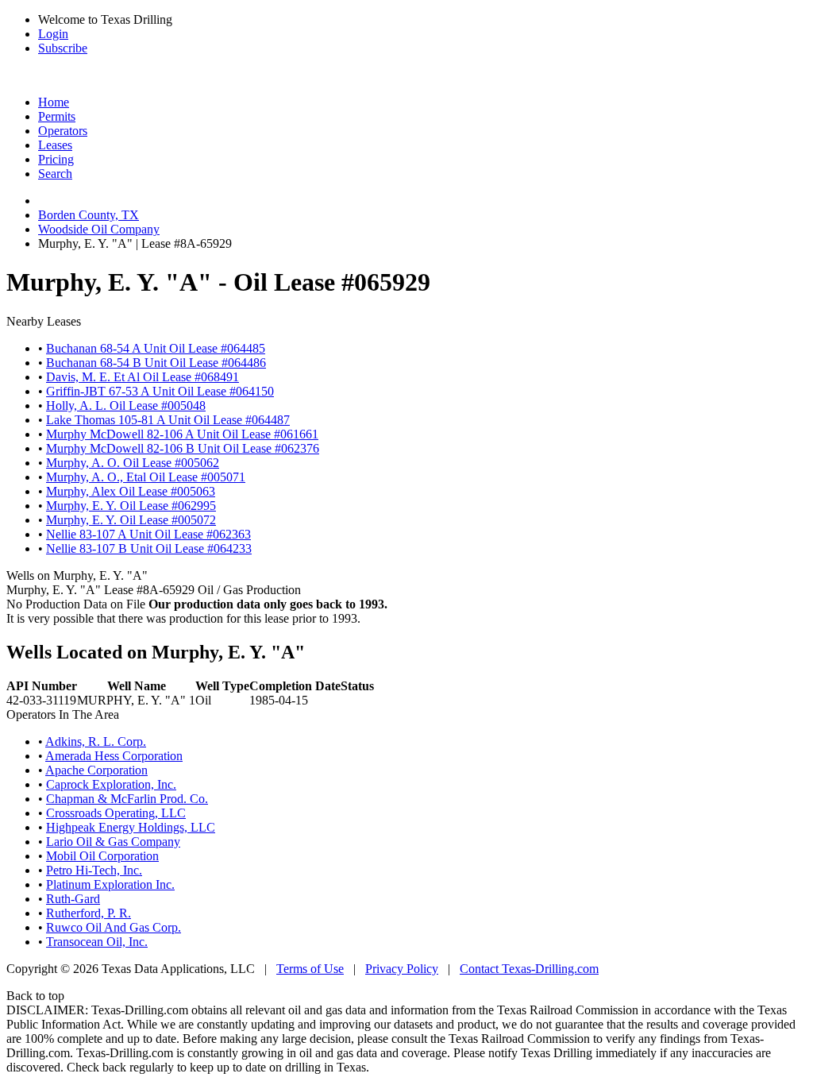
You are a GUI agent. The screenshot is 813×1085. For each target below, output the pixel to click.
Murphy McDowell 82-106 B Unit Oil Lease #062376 (182, 448)
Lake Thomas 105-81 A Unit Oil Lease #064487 (168, 420)
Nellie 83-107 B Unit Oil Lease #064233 (149, 548)
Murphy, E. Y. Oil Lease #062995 (131, 505)
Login (53, 34)
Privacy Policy (401, 968)
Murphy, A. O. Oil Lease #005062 (132, 462)
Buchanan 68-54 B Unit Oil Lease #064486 (156, 362)
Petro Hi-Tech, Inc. (94, 870)
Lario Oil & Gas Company (113, 841)
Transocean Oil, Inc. (97, 941)
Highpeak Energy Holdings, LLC (130, 827)
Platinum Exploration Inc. (110, 884)
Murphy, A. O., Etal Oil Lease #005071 (145, 477)
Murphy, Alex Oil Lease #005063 (130, 491)
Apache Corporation (96, 770)
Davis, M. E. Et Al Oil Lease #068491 (142, 377)
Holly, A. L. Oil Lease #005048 (126, 405)
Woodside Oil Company (99, 229)
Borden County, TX (88, 215)
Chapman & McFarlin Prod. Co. (127, 798)
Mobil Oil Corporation (102, 856)
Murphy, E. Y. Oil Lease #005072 (131, 520)
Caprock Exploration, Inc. (111, 784)
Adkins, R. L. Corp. (95, 741)
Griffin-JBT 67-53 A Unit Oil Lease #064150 (160, 391)
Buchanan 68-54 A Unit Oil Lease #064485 (155, 348)
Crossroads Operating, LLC (116, 813)
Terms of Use (310, 968)
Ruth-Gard (73, 898)
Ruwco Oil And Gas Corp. (113, 927)
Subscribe (62, 48)
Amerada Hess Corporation (114, 756)
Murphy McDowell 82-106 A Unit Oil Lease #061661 (182, 434)
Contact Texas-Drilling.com (529, 968)
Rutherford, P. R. (88, 913)
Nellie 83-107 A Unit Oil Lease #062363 (148, 534)
